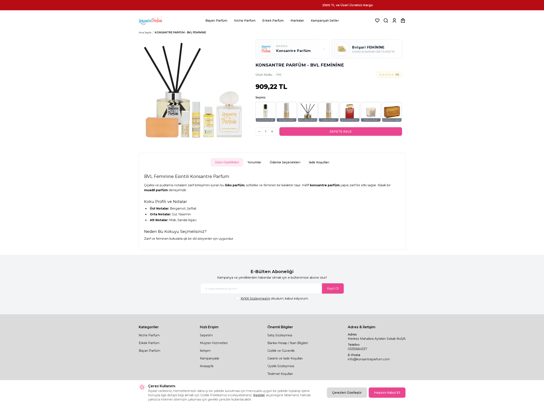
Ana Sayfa (145, 32)
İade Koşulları (319, 162)
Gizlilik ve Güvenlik (281, 351)
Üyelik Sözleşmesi (280, 366)
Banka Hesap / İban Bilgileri (287, 343)
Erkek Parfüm (273, 20)
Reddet (259, 395)
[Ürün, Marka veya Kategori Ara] (385, 20)
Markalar (297, 20)
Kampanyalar (209, 358)
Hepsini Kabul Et (387, 393)
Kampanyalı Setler (325, 20)
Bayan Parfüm (216, 20)
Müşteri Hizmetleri (214, 343)
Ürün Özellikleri (227, 162)
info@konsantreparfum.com (369, 359)
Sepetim (206, 335)
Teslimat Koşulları (280, 374)
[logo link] (156, 20)
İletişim (205, 351)
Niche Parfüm (244, 20)
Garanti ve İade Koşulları (285, 358)
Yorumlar (254, 162)
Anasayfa (206, 366)
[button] (265, 112)
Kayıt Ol (333, 288)
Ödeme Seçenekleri (285, 162)
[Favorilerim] (377, 20)
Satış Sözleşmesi (279, 335)
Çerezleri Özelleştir (347, 393)
